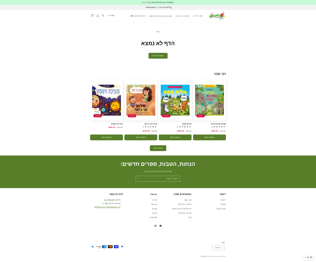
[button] (103, 15)
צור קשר (154, 204)
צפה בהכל (158, 148)
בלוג (190, 217)
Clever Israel (217, 256)
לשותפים (153, 217)
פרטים (154, 209)
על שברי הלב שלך (185, 204)
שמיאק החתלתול (185, 213)
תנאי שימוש (221, 209)
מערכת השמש (117, 124)
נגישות (154, 213)
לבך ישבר (188, 200)
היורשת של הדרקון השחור (182, 209)
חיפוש (223, 200)
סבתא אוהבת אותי (218, 124)
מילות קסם (187, 124)
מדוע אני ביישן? (150, 124)
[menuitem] (205, 14)
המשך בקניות (158, 55)
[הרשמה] (138, 179)
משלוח (223, 204)
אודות (155, 200)
